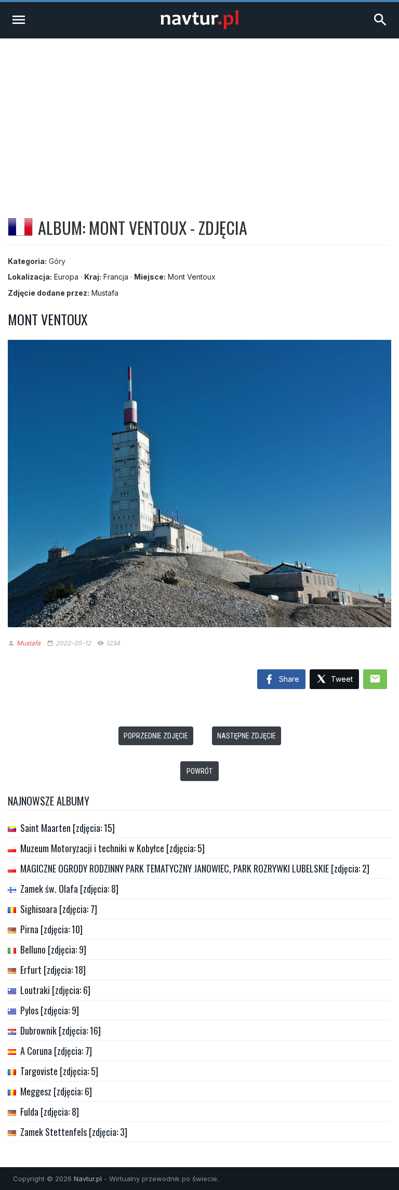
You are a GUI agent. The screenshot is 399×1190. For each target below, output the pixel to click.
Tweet (341, 679)
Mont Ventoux (192, 276)
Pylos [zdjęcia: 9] (49, 1010)
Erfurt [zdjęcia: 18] (53, 969)
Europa (66, 276)
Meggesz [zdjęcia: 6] (56, 1091)
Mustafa (104, 292)
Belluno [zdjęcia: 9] (53, 949)
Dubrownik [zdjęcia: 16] (60, 1030)
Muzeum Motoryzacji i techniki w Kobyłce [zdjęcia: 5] (112, 848)
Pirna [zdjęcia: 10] (51, 929)
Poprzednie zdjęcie (156, 736)
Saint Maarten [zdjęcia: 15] (67, 828)
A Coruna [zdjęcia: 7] (56, 1050)
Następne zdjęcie (246, 736)
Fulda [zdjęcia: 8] (49, 1111)
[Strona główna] (199, 26)
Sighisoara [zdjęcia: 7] (58, 909)
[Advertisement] (199, 116)
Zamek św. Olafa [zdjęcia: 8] (69, 888)
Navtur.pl (88, 1178)
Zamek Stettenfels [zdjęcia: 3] (73, 1132)
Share (288, 679)
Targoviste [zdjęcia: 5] (59, 1071)
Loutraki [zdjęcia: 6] (55, 990)
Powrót (199, 771)
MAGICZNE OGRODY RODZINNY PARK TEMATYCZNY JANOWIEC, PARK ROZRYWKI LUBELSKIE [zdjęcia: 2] (194, 868)
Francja (115, 276)
